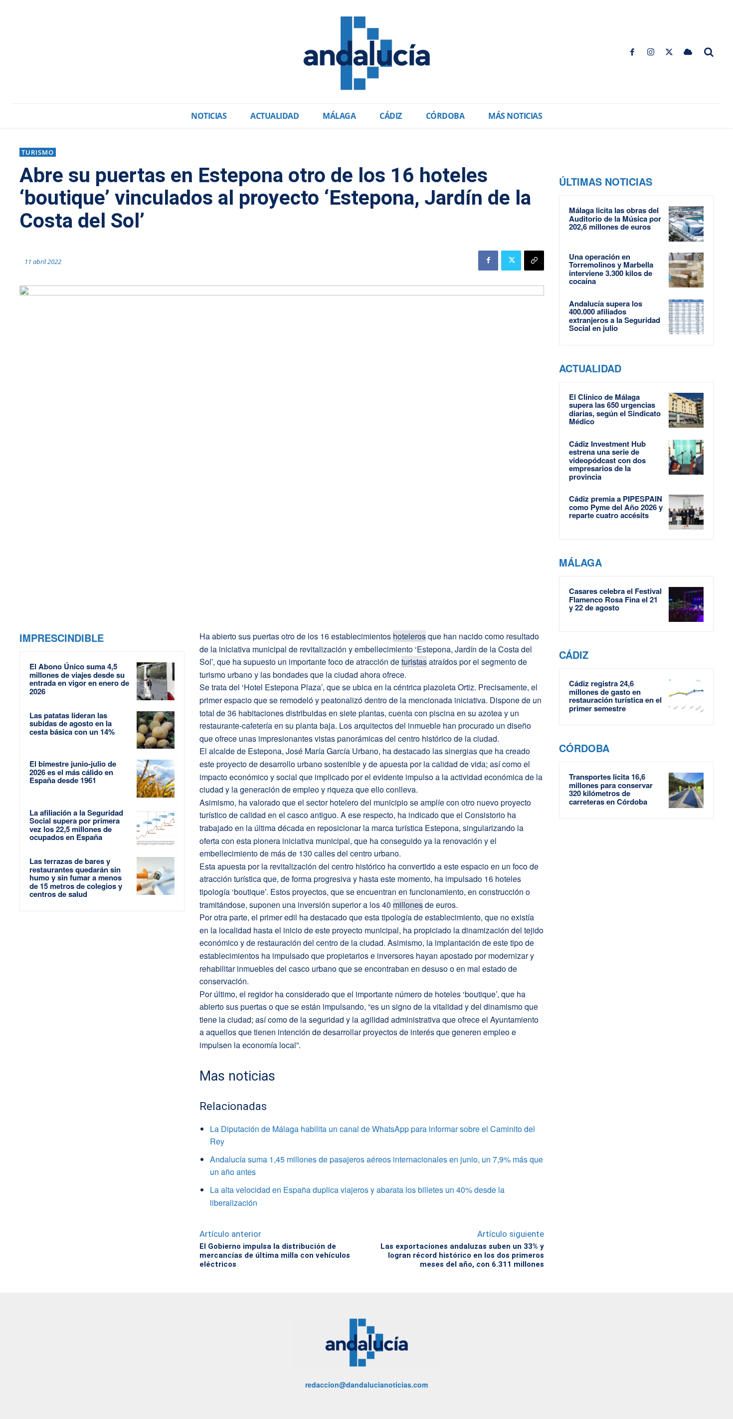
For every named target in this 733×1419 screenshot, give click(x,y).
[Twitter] (669, 52)
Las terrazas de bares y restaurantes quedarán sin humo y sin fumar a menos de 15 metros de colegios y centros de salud (75, 877)
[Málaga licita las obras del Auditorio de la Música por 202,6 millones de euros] (686, 223)
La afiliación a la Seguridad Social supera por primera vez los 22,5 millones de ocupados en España (76, 825)
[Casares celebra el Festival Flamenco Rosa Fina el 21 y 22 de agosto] (686, 604)
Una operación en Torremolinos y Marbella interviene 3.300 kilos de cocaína (611, 269)
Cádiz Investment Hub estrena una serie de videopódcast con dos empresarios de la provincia (607, 460)
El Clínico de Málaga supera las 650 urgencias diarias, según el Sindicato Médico (615, 409)
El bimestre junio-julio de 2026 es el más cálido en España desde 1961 (72, 772)
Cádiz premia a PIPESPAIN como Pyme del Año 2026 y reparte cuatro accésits (616, 507)
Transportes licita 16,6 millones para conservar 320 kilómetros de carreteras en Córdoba (611, 789)
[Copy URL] (534, 261)
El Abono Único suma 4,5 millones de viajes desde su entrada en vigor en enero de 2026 (79, 679)
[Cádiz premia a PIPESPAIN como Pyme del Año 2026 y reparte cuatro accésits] (686, 512)
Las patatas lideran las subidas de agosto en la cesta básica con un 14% (72, 723)
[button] (709, 52)
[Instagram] (650, 52)
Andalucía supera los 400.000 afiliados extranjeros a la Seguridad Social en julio (614, 316)
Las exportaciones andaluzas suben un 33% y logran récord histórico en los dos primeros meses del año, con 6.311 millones (462, 1255)
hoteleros (409, 636)
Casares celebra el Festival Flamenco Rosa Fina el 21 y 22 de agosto (615, 599)
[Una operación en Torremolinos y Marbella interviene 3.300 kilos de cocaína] (686, 270)
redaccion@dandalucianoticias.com (366, 1385)
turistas (414, 661)
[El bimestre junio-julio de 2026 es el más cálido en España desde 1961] (156, 779)
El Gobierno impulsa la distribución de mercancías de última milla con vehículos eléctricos (274, 1255)
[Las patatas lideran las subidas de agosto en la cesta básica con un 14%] (156, 730)
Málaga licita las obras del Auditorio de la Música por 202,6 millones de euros (615, 218)
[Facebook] (632, 52)
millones (408, 904)
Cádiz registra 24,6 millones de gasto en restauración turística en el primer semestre (615, 696)
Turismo (37, 152)
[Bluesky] (688, 52)
